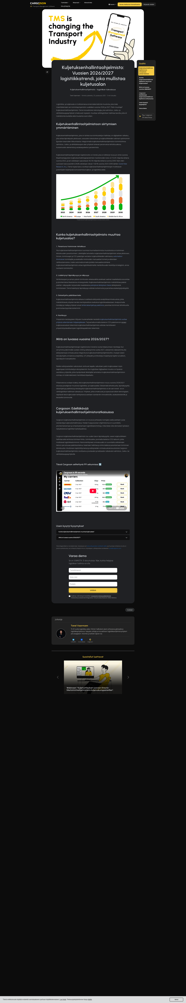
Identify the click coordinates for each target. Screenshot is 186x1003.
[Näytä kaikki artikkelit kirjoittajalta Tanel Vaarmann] (61, 633)
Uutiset (130, 610)
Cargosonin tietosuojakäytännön (101, 596)
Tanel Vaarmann (75, 95)
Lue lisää (63, 999)
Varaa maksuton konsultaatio (129, 4)
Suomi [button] (112, 4)
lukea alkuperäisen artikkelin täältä (97, 546)
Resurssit (76, 2)
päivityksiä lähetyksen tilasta (100, 285)
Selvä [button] (176, 999)
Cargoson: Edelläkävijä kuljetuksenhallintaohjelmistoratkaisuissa (146, 96)
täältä (90, 999)
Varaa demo (143, 108)
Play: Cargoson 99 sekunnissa (147, 116)
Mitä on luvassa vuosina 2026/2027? (145, 88)
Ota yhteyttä (65, 6)
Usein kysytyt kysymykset (143, 103)
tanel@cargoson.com (115, 548)
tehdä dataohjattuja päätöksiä (93, 305)
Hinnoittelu (88, 2)
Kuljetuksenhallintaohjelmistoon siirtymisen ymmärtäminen (146, 71)
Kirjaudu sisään (149, 4)
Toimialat (64, 2)
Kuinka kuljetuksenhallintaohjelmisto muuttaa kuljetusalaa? (146, 80)
